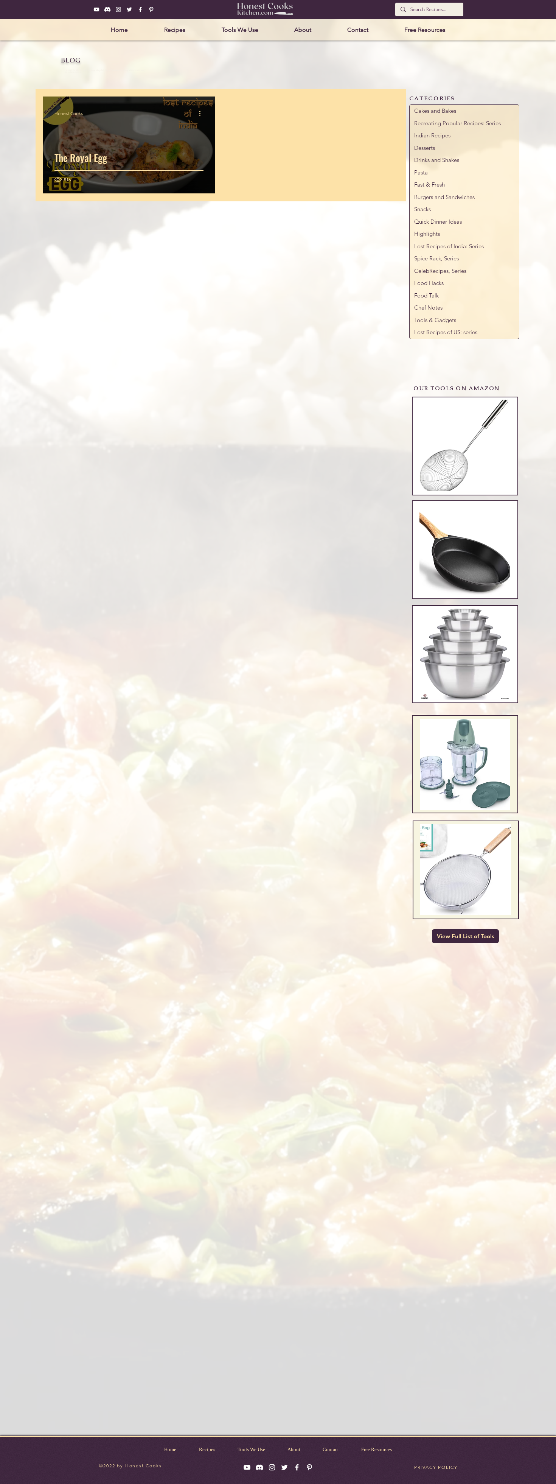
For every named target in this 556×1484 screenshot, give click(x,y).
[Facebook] (140, 9)
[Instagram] (118, 9)
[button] (174, 30)
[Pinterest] (151, 9)
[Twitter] (129, 9)
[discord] (107, 9)
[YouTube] (96, 9)
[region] (465, 446)
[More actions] (202, 113)
